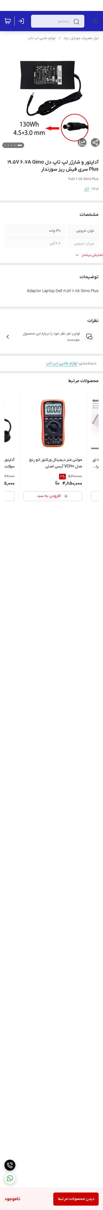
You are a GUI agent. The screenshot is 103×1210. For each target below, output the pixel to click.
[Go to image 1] (20, 145)
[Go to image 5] (4, 145)
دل (86, 188)
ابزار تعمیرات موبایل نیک (81, 38)
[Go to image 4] (8, 145)
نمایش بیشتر (92, 255)
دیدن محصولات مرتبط (76, 1199)
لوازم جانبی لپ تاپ (41, 38)
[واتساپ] (9, 1178)
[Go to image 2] (14, 145)
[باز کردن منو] (94, 21)
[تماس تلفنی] (9, 1165)
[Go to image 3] (11, 145)
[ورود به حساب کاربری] (22, 21)
